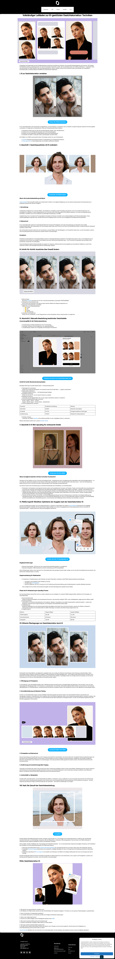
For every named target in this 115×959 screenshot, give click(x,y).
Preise (58, 9)
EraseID (29, 300)
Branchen (46, 9)
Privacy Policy (98, 956)
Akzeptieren (96, 953)
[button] (71, 9)
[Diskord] (30, 952)
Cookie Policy (92, 956)
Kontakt (65, 9)
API (52, 9)
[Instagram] (27, 952)
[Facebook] (24, 952)
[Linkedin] (21, 952)
